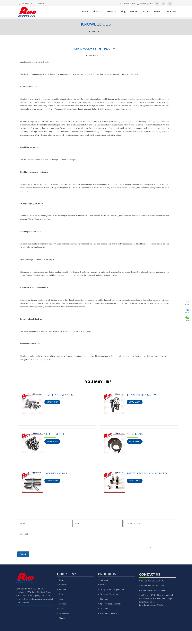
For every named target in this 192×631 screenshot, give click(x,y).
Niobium (104, 599)
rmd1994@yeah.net (146, 4)
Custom (146, 11)
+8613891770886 (129, 4)
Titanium (104, 608)
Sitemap (62, 618)
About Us (98, 11)
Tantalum (104, 580)
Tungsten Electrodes (109, 594)
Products (112, 11)
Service (133, 11)
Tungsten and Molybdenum (112, 589)
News (157, 11)
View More (52, 402)
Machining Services (109, 613)
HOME (92, 31)
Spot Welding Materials (110, 604)
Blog (123, 11)
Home (85, 11)
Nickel (103, 585)
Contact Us (170, 11)
